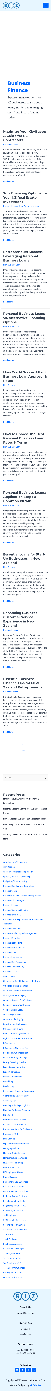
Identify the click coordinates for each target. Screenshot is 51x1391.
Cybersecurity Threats (13, 1029)
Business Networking (12, 942)
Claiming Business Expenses (15, 985)
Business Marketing (12, 938)
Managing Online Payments (15, 1153)
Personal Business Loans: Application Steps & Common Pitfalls (24, 497)
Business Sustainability (13, 966)
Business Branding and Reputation (18, 886)
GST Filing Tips (9, 1100)
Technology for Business (14, 1267)
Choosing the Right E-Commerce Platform (21, 981)
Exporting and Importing (14, 1067)
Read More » (8, 181)
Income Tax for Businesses (14, 1124)
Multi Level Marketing (13, 1162)
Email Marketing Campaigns (15, 1057)
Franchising (8, 1081)
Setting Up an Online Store (15, 1229)
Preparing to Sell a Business (15, 1181)
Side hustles (8, 1234)
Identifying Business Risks (14, 1119)
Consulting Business (12, 1014)
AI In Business (9, 866)
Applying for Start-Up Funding (16, 876)
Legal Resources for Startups (16, 1143)
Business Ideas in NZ (12, 914)
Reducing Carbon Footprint (15, 1196)
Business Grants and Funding (16, 910)
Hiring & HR (8, 1114)
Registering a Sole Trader (14, 1201)
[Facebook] (17, 1370)
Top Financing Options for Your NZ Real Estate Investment (25, 197)
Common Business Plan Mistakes (17, 1000)
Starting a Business (11, 1253)
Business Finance (10, 144)
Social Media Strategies (13, 1248)
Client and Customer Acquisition (17, 990)
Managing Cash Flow (12, 1148)
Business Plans (9, 952)
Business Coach (10, 890)
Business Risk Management (15, 962)
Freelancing (8, 1086)
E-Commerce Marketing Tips (15, 1048)
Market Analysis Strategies (15, 1157)
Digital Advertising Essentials (16, 1033)
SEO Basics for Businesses (14, 1220)
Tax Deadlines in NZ (12, 1263)
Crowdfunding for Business (15, 1024)
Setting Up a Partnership (14, 1224)
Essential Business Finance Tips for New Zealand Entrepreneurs (22, 683)
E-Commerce (9, 1043)
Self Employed (9, 1215)
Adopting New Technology (15, 862)
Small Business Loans (12, 1244)
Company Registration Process (16, 1005)
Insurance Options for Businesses (18, 1129)
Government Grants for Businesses (18, 1091)
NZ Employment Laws (13, 1172)
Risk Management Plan (13, 1210)
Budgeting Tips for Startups (15, 881)
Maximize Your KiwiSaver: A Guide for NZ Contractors (24, 136)
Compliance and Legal (13, 1009)
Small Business (10, 1239)
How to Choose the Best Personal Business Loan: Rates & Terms (23, 438)
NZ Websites (35, 1385)
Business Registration (12, 957)
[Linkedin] (22, 1370)
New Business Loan (11, 264)
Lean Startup (9, 1138)
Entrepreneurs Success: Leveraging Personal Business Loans (23, 256)
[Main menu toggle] (46, 5)
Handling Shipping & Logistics (16, 1105)
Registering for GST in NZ (14, 1205)
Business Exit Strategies (14, 900)
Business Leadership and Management (20, 933)
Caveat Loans (9, 976)
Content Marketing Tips (13, 1019)
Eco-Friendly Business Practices (17, 1052)
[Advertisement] (25, 38)
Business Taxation (11, 971)
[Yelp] (34, 1370)
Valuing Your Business (12, 1272)
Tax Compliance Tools (12, 1258)
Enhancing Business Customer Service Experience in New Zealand (20, 619)
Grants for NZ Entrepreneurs (16, 1095)
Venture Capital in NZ (12, 1277)
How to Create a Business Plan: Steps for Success (25, 818)
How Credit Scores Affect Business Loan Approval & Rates (25, 376)
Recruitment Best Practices (15, 1191)
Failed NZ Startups (11, 1072)
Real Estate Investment (29, 206)
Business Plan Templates (14, 947)
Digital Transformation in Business (18, 1038)
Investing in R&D (10, 1134)
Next (25, 750)
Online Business (10, 1177)
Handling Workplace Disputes (16, 1110)
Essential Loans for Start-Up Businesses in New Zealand (24, 558)
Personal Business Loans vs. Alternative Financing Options (24, 318)
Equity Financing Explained (15, 1062)
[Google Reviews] (28, 1370)
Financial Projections (12, 1076)
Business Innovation (12, 928)
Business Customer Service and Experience (22, 895)
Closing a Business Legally (14, 995)
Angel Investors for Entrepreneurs (18, 871)
